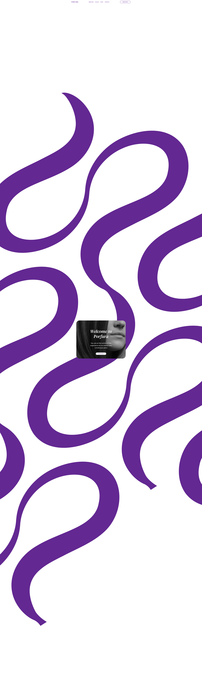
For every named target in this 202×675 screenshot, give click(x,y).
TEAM (101, 2)
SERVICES (91, 2)
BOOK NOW (125, 1)
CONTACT (107, 2)
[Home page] (75, 1)
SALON (97, 2)
